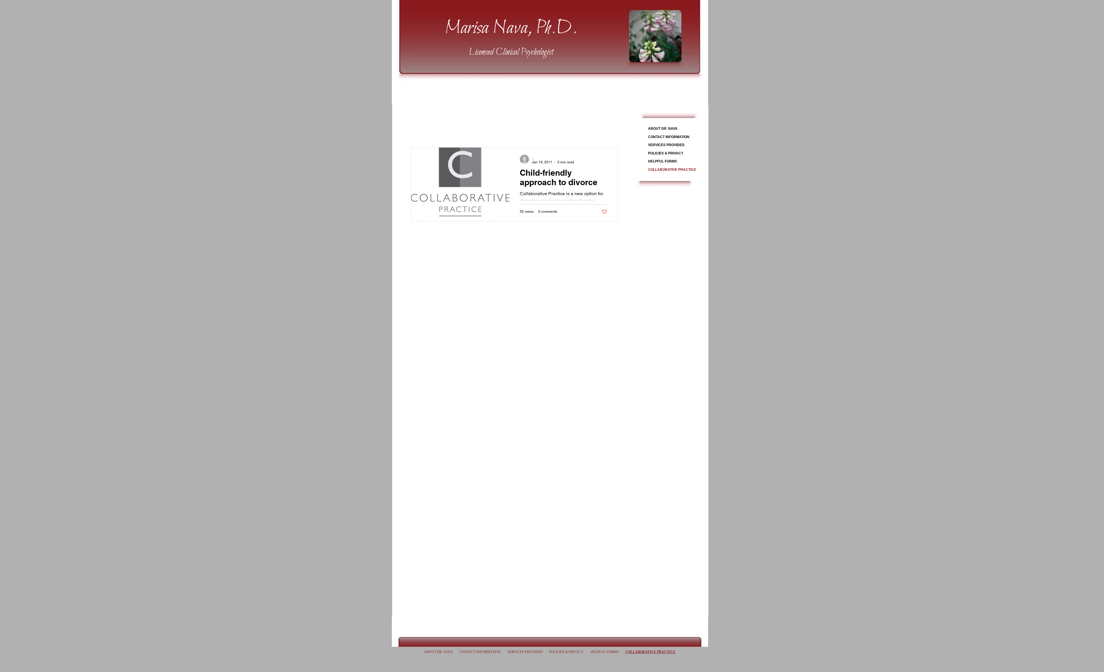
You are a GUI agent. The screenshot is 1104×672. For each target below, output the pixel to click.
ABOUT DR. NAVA (663, 129)
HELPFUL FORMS (662, 161)
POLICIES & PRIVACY (665, 153)
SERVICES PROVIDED (666, 145)
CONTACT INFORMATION (668, 137)
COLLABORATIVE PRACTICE (672, 170)
